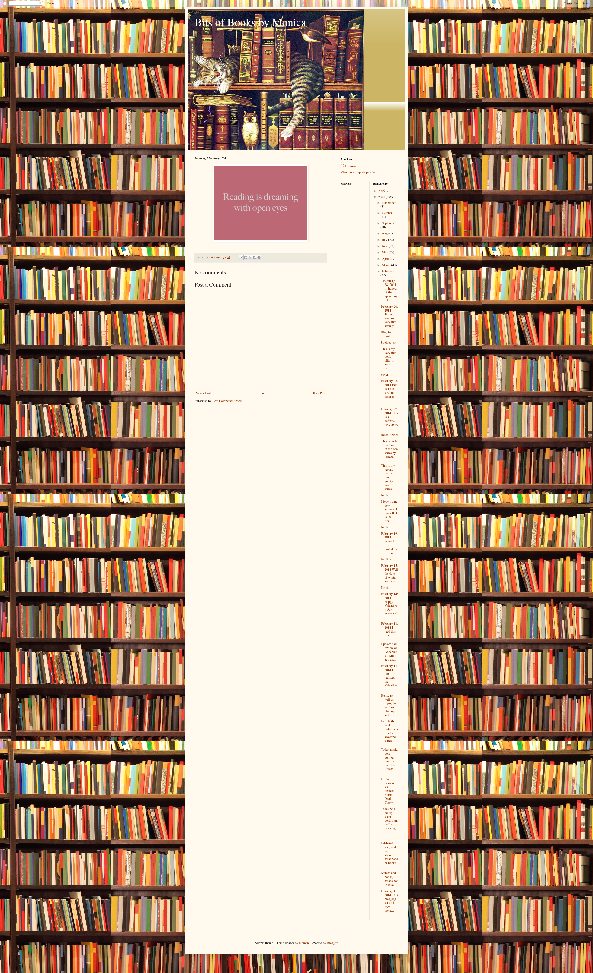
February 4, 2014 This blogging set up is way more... (389, 901)
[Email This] (241, 257)
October (387, 213)
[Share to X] (250, 257)
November (389, 202)
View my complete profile (358, 172)
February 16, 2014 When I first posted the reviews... (389, 543)
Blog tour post (387, 334)
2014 (382, 197)
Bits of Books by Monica (250, 21)
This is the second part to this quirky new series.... (388, 477)
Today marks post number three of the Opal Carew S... (389, 761)
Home (261, 393)
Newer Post (203, 393)
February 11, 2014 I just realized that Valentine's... (389, 677)
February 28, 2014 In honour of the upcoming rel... (389, 290)
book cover (388, 342)
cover (384, 374)
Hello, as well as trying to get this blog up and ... (388, 705)
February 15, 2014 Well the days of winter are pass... (389, 573)
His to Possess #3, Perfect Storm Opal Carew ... (389, 791)
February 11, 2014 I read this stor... (389, 629)
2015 (382, 191)
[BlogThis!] (245, 257)
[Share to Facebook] (254, 257)
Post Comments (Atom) (228, 401)
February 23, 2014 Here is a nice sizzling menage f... (389, 390)
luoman (304, 943)
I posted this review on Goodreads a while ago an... (389, 651)
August (387, 233)
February (388, 271)
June (385, 246)
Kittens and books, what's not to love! (389, 879)
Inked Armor (389, 434)
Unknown (352, 166)
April (386, 258)
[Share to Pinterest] (259, 257)
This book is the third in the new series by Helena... (389, 449)
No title (386, 495)
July (385, 239)
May (385, 252)
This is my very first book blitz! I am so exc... (388, 358)
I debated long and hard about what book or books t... (389, 855)
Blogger (332, 943)
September (389, 223)
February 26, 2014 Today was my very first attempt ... (389, 316)
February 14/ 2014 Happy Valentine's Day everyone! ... (389, 605)
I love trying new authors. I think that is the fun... (389, 511)
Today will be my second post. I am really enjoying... (389, 820)
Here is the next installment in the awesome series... (389, 731)
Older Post (318, 393)
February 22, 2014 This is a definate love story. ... (389, 419)
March (386, 265)
